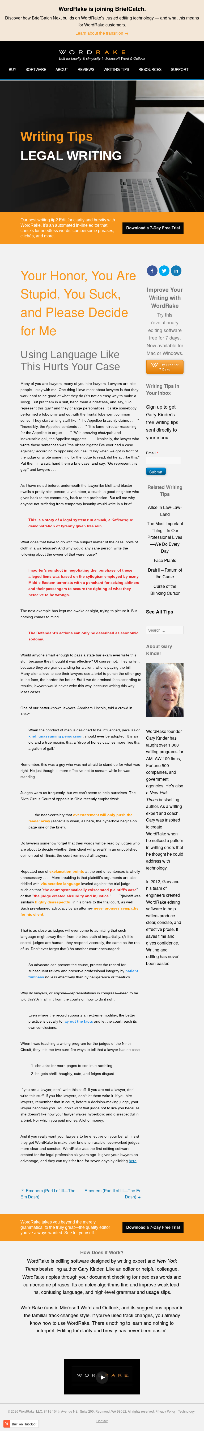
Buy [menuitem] (12, 69)
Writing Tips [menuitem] (116, 69)
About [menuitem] (62, 69)
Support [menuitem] (180, 69)
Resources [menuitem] (150, 69)
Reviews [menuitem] (86, 69)
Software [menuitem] (36, 69)
